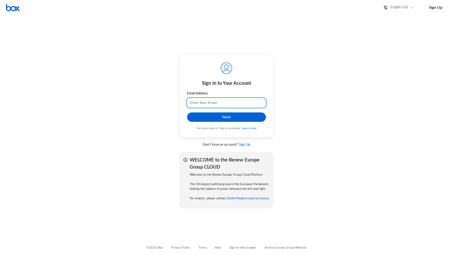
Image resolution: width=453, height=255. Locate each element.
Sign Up (435, 7)
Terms (202, 247)
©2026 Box (155, 247)
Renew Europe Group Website (285, 247)
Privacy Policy (180, 247)
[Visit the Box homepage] (13, 7)
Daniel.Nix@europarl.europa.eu (248, 198)
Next (226, 117)
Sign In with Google (242, 247)
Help (217, 247)
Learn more (249, 128)
